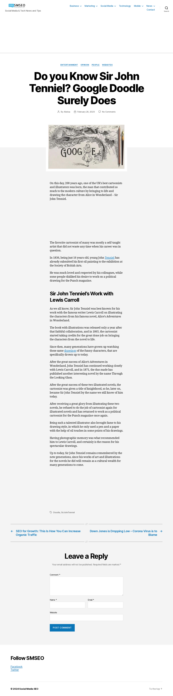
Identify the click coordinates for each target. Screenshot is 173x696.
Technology (125, 6)
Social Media (107, 6)
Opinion (85, 65)
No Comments (108, 111)
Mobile (137, 6)
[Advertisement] (86, 34)
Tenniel (109, 257)
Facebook (17, 666)
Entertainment (69, 65)
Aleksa (67, 111)
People (96, 65)
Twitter (15, 669)
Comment (55, 575)
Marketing (90, 6)
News (149, 6)
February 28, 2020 (86, 111)
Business (74, 6)
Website (53, 612)
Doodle (56, 512)
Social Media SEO (28, 689)
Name (53, 600)
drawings (70, 350)
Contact (151, 9)
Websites (107, 65)
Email (91, 600)
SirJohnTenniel (68, 512)
